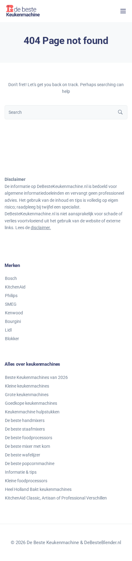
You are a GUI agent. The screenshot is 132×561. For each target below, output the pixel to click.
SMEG (11, 304)
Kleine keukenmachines (27, 386)
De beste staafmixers (25, 429)
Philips (11, 295)
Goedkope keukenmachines (31, 403)
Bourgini (13, 321)
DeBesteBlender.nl (102, 542)
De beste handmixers (25, 420)
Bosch (11, 278)
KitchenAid (15, 286)
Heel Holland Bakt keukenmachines (38, 489)
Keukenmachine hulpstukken (32, 411)
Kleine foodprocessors (26, 480)
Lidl (8, 330)
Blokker (12, 338)
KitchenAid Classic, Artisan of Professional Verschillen (56, 497)
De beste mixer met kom (27, 446)
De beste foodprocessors (28, 437)
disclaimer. (41, 227)
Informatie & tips (21, 472)
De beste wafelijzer (22, 454)
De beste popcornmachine (29, 463)
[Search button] (120, 112)
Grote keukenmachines (27, 394)
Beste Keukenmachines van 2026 (36, 377)
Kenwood (14, 312)
